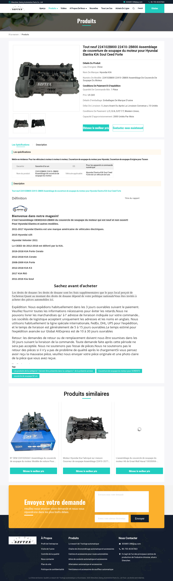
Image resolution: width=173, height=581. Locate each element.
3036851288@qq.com (134, 2)
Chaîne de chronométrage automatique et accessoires (91, 549)
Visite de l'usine (47, 549)
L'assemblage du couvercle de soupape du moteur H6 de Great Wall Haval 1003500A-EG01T (136, 460)
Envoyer (139, 518)
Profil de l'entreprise (49, 544)
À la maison (14, 34)
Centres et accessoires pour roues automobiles (88, 554)
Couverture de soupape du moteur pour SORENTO (119, 371)
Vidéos (63, 8)
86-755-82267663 (157, 2)
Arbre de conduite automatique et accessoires (88, 559)
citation (155, 8)
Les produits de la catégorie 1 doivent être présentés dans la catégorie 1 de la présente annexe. (53, 371)
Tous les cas (106, 8)
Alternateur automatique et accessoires (85, 564)
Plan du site (46, 564)
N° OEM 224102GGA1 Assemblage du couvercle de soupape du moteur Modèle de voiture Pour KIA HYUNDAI (33, 460)
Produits (52, 8)
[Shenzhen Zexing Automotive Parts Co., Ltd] (17, 8)
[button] (13, 435)
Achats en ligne (122, 8)
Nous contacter (47, 559)
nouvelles (94, 8)
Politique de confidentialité (52, 569)
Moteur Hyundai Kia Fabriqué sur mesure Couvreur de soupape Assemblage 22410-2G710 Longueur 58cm (86, 460)
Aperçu (42, 8)
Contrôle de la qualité (50, 554)
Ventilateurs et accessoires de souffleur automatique (91, 569)
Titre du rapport (132, 198)
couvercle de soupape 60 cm (26, 376)
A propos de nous (77, 8)
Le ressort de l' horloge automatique (84, 544)
